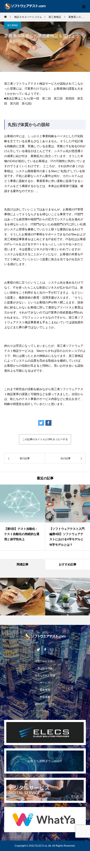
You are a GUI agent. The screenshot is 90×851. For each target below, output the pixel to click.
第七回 (26, 103)
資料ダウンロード (45, 704)
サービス (45, 682)
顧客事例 (45, 689)
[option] (22, 517)
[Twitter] (38, 649)
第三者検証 (12, 25)
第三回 (58, 98)
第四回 (70, 98)
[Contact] (52, 649)
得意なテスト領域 (45, 675)
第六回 (14, 103)
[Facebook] (45, 649)
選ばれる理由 (45, 668)
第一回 (34, 98)
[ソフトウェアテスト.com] (45, 636)
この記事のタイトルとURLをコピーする (45, 439)
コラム (45, 711)
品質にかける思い (45, 661)
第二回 (46, 98)
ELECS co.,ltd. (43, 845)
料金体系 (45, 696)
